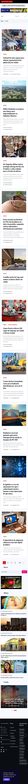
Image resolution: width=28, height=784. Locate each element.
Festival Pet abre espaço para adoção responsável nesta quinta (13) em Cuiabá (13, 60)
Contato (13, 743)
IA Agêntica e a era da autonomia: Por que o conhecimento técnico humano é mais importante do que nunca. (12, 489)
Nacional (22, 729)
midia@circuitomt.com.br (5, 743)
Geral (7, 21)
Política (22, 732)
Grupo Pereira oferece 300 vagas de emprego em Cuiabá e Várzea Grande (13, 330)
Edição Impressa (13, 737)
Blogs (12, 733)
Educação (13, 730)
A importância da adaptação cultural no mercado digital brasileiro (13, 542)
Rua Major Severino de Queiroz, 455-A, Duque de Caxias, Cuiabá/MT (4, 730)
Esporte (22, 754)
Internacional (23, 763)
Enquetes (13, 741)
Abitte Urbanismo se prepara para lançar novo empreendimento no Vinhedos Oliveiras (13, 112)
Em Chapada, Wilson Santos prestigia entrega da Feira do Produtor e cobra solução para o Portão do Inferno (13, 167)
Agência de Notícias (9, 240)
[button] (12, 710)
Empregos (22, 748)
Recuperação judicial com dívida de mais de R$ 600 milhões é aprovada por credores (14, 701)
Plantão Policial (22, 736)
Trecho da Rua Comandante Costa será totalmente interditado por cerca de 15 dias (13, 384)
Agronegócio (23, 760)
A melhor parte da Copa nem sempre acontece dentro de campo (13, 279)
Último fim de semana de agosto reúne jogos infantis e (13, 635)
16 (19, 563)
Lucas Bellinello (8, 127)
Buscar (24, 572)
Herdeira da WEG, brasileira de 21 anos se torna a (12, 677)
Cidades (21, 742)
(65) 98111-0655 (5, 735)
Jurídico (22, 757)
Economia (22, 745)
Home (2, 21)
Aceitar (6, 779)
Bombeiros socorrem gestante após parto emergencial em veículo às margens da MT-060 (12, 436)
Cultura (22, 751)
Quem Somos (14, 746)
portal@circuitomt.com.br (5, 739)
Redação (7, 74)
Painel (21, 740)
